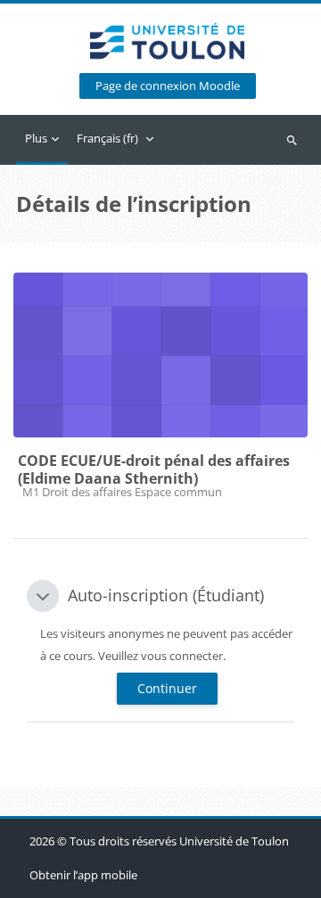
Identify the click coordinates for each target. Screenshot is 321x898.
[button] (43, 596)
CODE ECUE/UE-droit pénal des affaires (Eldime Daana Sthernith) (154, 469)
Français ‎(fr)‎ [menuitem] (107, 138)
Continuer (167, 688)
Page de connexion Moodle (167, 86)
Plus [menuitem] (36, 138)
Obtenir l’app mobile (83, 875)
